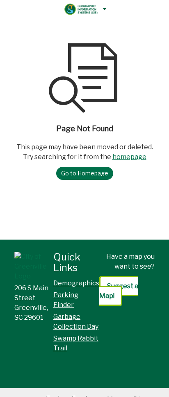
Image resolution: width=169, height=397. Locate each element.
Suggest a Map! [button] (118, 291)
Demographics (76, 283)
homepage (129, 157)
